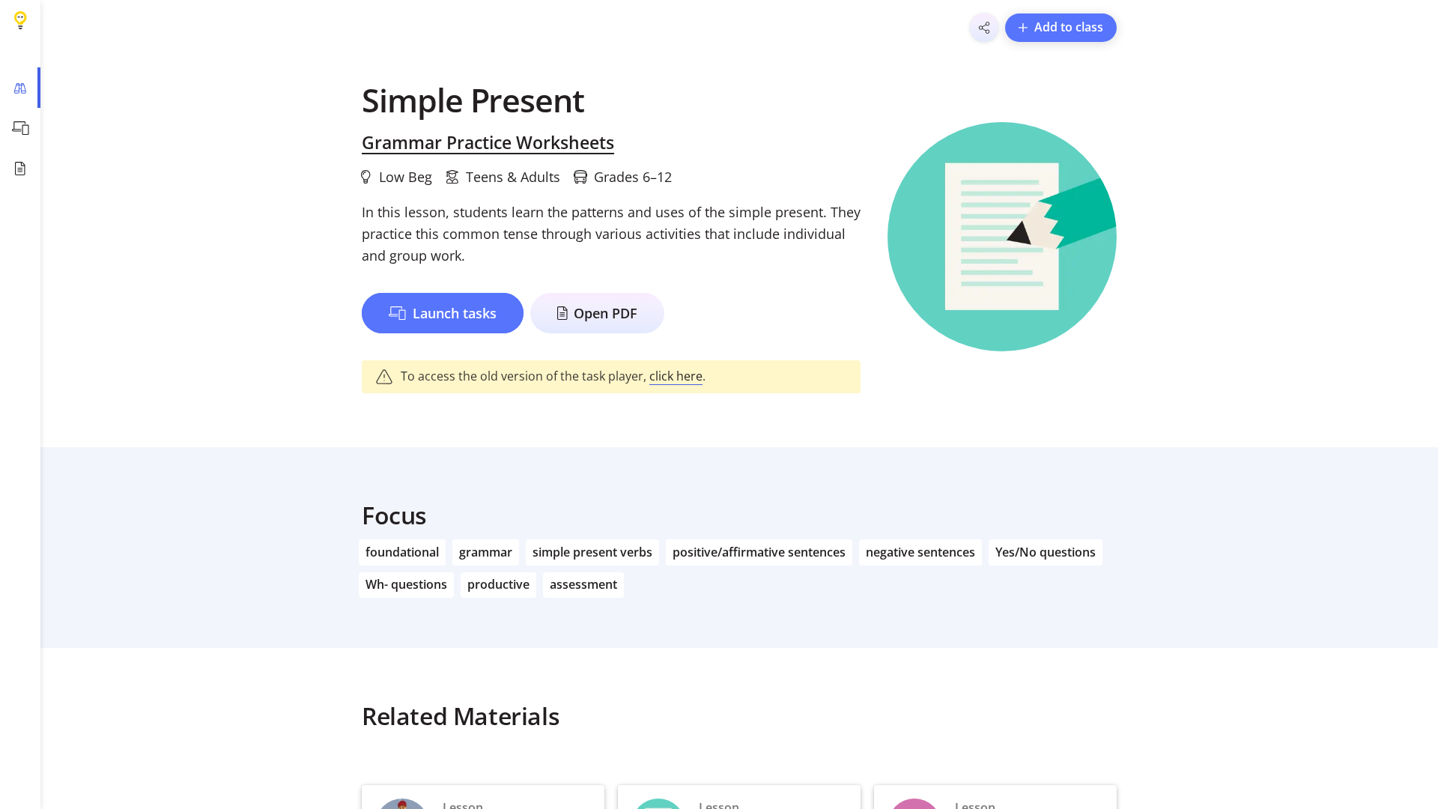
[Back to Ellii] (20, 20)
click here (676, 376)
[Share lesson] (984, 27)
